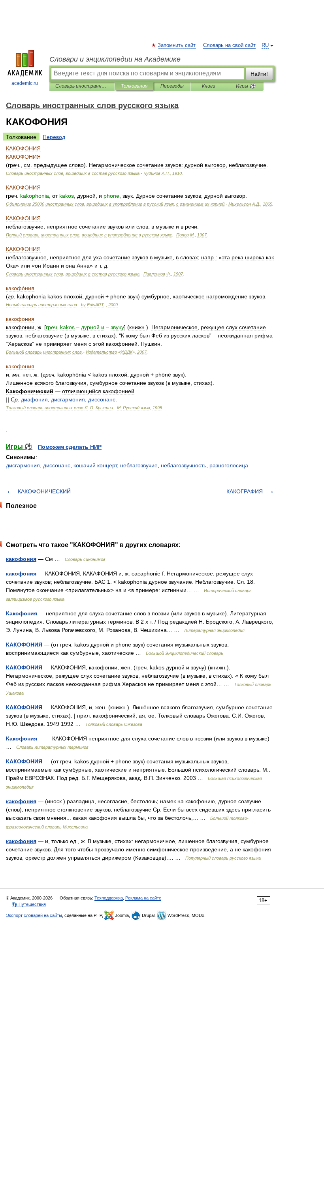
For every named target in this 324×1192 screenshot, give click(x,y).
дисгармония (23, 465)
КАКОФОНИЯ (24, 644)
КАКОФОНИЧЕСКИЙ (44, 491)
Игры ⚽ (245, 86)
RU (265, 45)
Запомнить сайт (177, 45)
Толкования (134, 86)
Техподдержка (108, 898)
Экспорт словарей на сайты (34, 915)
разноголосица (228, 465)
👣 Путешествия (29, 904)
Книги (208, 86)
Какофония (21, 613)
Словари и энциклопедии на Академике (115, 59)
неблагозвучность (183, 465)
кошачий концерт (95, 465)
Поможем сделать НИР (70, 447)
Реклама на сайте (143, 898)
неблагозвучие (139, 465)
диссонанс (56, 465)
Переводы (172, 86)
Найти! (259, 74)
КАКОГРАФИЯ (244, 491)
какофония (21, 559)
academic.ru (24, 83)
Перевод (54, 137)
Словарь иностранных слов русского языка (82, 86)
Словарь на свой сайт (229, 45)
